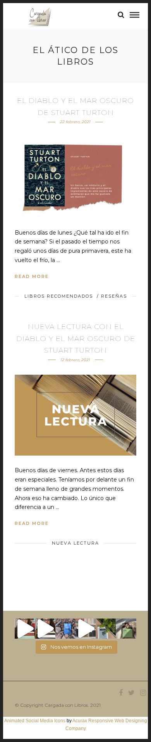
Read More (32, 276)
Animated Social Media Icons (34, 720)
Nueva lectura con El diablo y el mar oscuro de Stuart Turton (75, 338)
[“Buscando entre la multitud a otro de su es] (65, 629)
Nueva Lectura (75, 543)
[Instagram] (143, 693)
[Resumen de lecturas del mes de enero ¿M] (45, 629)
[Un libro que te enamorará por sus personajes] (86, 629)
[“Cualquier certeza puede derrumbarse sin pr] (106, 629)
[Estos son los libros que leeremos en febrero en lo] (25, 629)
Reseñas (114, 296)
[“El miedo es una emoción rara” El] (126, 629)
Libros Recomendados (58, 296)
